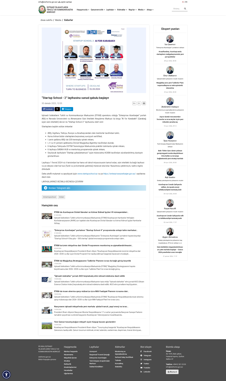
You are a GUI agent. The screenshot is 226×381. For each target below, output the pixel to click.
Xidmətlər (121, 10)
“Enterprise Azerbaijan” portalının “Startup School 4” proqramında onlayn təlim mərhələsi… (96, 230)
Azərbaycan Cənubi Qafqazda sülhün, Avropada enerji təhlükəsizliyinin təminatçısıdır (170, 187)
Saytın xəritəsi (66, 2)
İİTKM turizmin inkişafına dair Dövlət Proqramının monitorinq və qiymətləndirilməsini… (93, 245)
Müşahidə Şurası (70, 358)
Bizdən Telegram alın (59, 188)
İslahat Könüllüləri (96, 367)
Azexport (93, 351)
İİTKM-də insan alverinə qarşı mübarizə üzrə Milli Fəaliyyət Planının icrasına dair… (91, 291)
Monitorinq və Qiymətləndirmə (121, 352)
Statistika (118, 367)
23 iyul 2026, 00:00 (170, 92)
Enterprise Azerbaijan (97, 358)
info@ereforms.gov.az (47, 2)
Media (141, 10)
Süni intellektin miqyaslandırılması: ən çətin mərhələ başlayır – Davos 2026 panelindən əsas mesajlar (170, 249)
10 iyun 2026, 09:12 (170, 126)
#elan (61, 197)
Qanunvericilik (97, 10)
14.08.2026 (57, 309)
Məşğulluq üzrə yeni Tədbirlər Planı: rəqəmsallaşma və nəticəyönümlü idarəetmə (170, 85)
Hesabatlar (68, 370)
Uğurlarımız (68, 373)
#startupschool (49, 197)
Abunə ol (173, 372)
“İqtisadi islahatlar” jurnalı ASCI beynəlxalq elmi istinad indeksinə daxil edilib (89, 276)
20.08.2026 (57, 248)
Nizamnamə (68, 355)
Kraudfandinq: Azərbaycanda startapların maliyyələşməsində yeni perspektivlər (170, 54)
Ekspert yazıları (170, 28)
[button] (6, 374)
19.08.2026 (57, 263)
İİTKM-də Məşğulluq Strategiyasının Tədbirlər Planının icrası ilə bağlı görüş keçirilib (92, 261)
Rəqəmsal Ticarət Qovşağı (99, 355)
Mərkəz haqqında (70, 351)
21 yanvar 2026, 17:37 (170, 256)
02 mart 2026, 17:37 (170, 222)
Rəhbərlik (67, 364)
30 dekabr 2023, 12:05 (52, 103)
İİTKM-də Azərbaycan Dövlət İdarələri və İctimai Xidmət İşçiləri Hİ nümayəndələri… (91, 212)
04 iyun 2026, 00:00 (170, 162)
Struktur (67, 361)
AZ (183, 2)
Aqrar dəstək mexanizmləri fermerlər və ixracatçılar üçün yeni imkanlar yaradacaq (170, 119)
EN (186, 2)
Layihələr (110, 10)
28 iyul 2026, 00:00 (170, 61)
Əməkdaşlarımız (70, 367)
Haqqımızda (82, 10)
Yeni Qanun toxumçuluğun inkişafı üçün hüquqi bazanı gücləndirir (85, 322)
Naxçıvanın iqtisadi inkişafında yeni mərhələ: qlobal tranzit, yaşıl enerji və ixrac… (91, 306)
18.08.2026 (57, 294)
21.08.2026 (57, 215)
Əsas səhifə (46, 20)
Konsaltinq (119, 363)
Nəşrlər (132, 10)
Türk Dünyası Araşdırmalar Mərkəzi (99, 362)
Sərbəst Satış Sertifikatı (124, 357)
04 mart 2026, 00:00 (170, 194)
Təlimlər (118, 360)
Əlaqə (149, 10)
